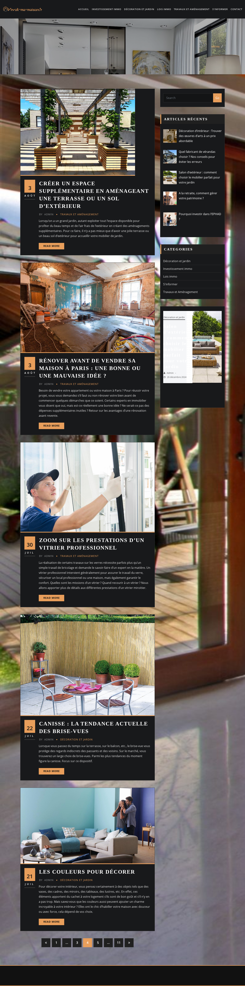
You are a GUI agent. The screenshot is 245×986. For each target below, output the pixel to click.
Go (217, 98)
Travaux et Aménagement (191, 9)
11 (119, 942)
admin (46, 214)
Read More (51, 246)
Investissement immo (106, 9)
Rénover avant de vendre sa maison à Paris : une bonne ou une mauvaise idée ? (90, 368)
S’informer (220, 9)
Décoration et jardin (139, 9)
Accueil (83, 9)
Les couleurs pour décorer (87, 872)
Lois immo (164, 9)
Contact (236, 9)
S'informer (170, 284)
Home (215, 46)
